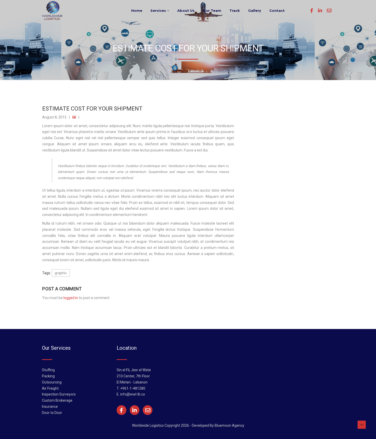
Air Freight (50, 388)
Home (136, 10)
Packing (48, 376)
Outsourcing (52, 382)
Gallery (254, 10)
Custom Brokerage (57, 400)
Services (158, 10)
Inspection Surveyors (59, 394)
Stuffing (48, 370)
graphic (61, 273)
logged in (70, 298)
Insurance (50, 406)
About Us (186, 10)
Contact (277, 10)
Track (234, 10)
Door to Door (52, 413)
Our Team (212, 10)
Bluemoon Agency (229, 425)
